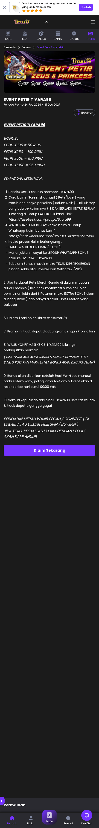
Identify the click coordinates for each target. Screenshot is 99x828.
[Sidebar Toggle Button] (92, 21)
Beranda (10, 47)
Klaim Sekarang (49, 450)
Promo (26, 47)
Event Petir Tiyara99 (50, 47)
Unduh (86, 7)
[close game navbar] (46, 22)
